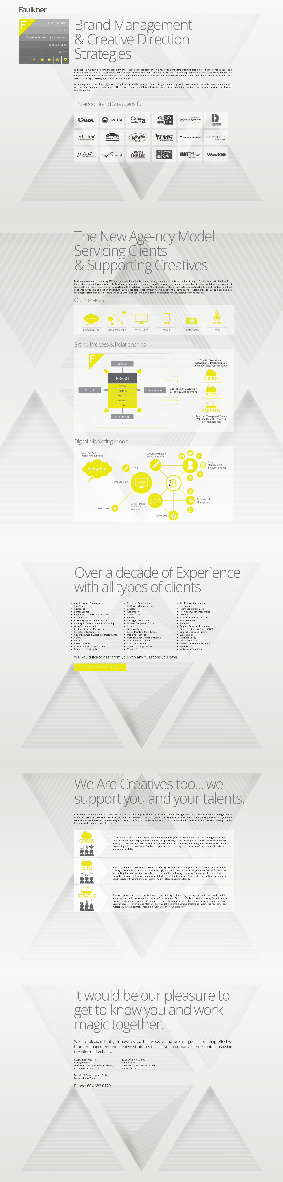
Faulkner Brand (196, 820)
